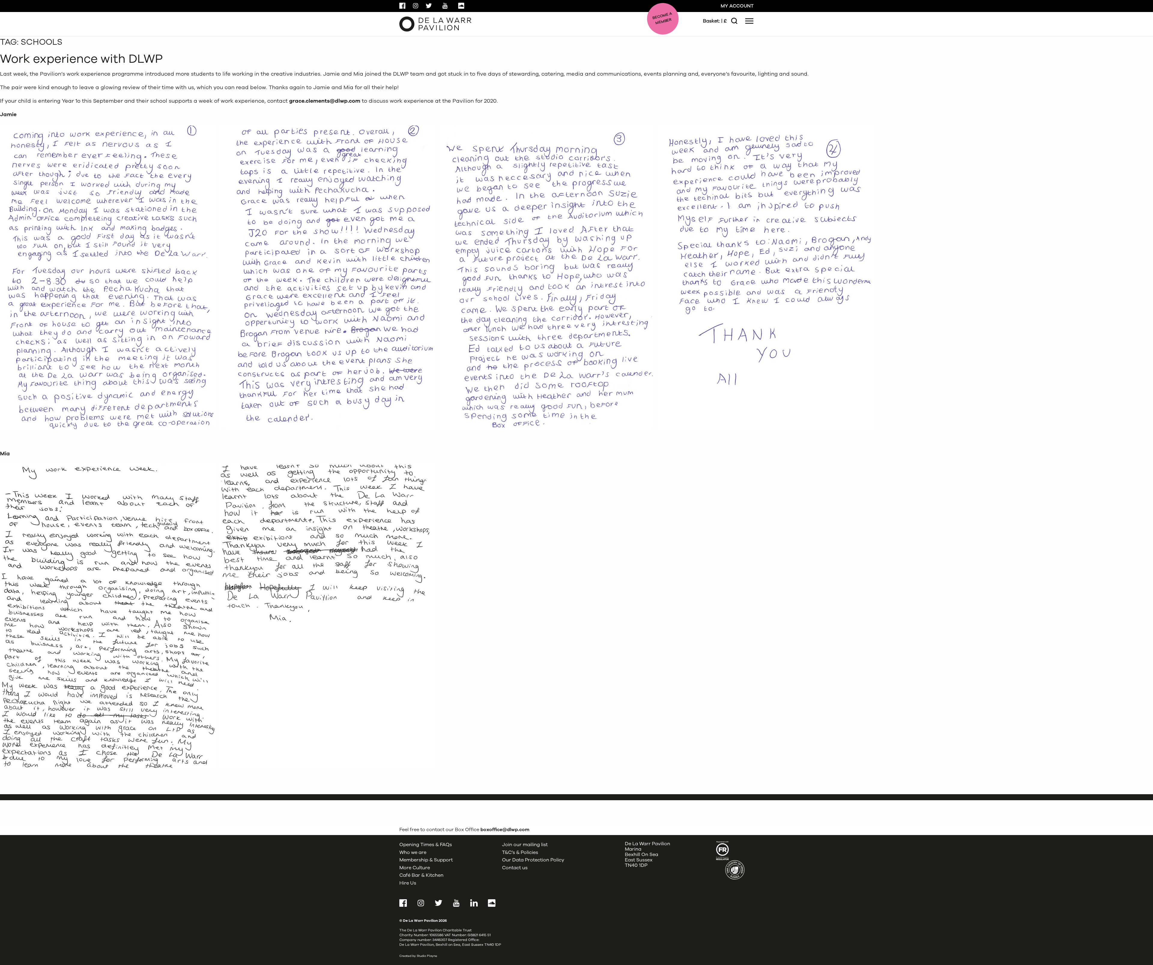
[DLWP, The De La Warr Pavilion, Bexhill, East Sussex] (435, 23)
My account (737, 6)
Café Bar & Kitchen (421, 875)
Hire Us (407, 883)
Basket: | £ (715, 21)
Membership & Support (426, 860)
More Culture (414, 867)
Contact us (515, 867)
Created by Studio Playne (418, 956)
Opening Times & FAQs (425, 844)
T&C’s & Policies (520, 852)
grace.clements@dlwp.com (324, 100)
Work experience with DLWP (81, 59)
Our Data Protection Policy (533, 860)
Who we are (412, 852)
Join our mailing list (525, 844)
